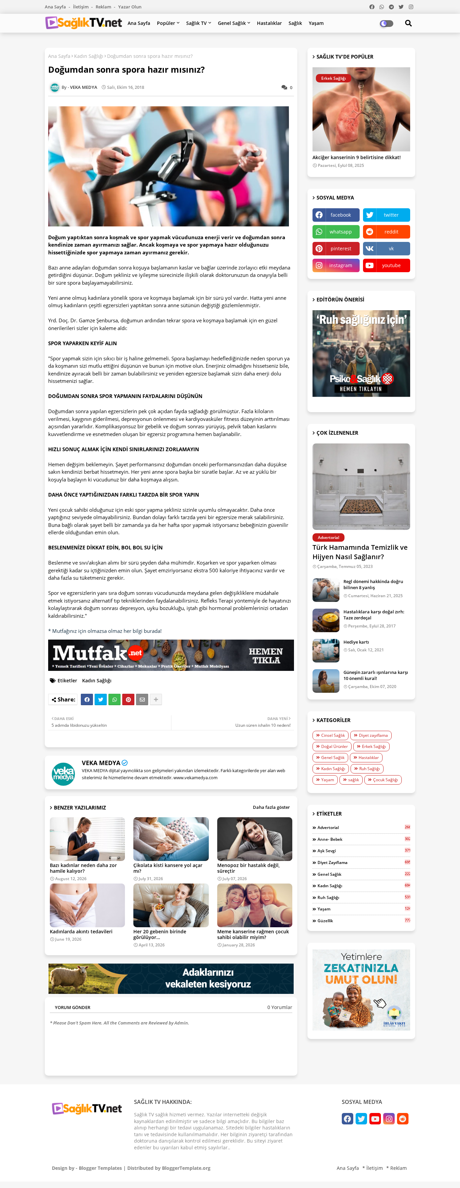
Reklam (104, 7)
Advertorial (364, 827)
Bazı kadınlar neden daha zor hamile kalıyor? (83, 868)
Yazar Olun (129, 7)
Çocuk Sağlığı (385, 780)
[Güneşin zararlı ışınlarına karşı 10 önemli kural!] (326, 681)
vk (391, 248)
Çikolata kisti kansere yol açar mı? (167, 868)
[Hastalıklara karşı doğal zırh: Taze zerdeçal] (326, 620)
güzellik (364, 920)
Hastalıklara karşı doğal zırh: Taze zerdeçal (373, 615)
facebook (341, 215)
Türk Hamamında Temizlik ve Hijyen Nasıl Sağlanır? (360, 552)
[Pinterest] (128, 699)
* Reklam (396, 1168)
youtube (391, 265)
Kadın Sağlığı (88, 56)
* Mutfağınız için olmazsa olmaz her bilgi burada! (105, 630)
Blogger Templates (100, 1168)
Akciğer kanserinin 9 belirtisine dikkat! (357, 157)
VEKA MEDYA (101, 763)
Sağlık (295, 23)
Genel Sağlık (232, 23)
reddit (391, 231)
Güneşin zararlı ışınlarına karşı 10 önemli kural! (375, 675)
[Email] (142, 699)
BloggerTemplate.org (186, 1168)
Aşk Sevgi (364, 851)
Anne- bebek (364, 839)
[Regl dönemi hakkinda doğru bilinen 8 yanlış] (326, 590)
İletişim (81, 7)
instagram (340, 265)
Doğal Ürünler (334, 746)
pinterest (341, 248)
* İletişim (372, 1168)
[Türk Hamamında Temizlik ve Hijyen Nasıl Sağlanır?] (361, 486)
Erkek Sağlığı (374, 746)
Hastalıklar (269, 23)
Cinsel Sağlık (333, 735)
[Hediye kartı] (326, 650)
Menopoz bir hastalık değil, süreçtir (248, 868)
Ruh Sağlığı (369, 768)
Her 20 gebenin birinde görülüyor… (159, 934)
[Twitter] (101, 699)
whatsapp (341, 231)
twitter (391, 215)
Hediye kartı (356, 642)
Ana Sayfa (56, 7)
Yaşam (316, 23)
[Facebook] (87, 699)
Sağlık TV (196, 23)
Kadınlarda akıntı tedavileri (81, 931)
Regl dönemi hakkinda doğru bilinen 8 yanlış (373, 584)
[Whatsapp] (114, 699)
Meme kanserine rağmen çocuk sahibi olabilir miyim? (253, 934)
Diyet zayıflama (373, 735)
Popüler (166, 23)
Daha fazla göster (271, 807)
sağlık (353, 780)
